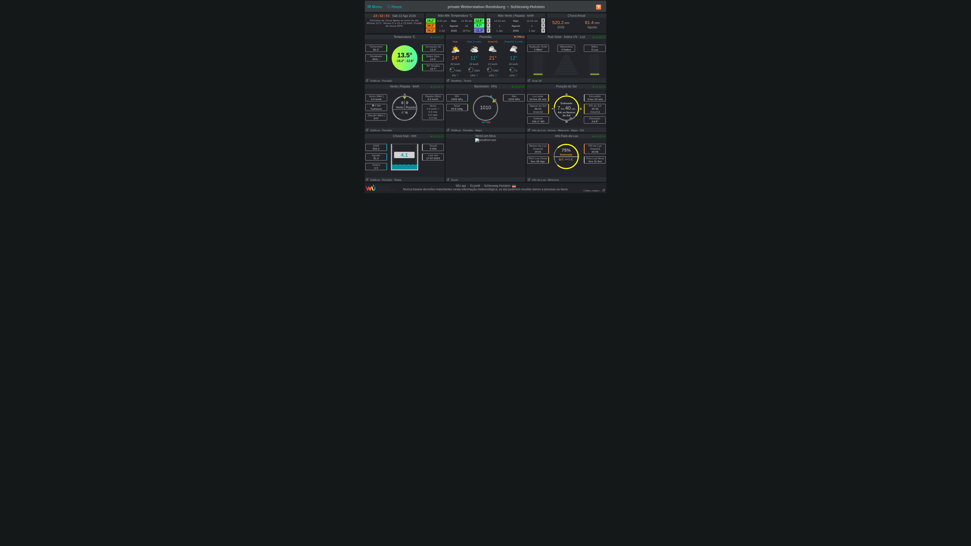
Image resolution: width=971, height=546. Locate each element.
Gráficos (374, 80)
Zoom (454, 179)
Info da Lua (538, 130)
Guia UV (536, 80)
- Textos (466, 80)
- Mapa (478, 130)
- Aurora (551, 130)
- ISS (581, 130)
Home (397, 7)
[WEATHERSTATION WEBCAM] (485, 140)
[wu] (381, 187)
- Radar (397, 179)
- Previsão (386, 80)
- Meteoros (562, 130)
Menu (377, 7)
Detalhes (455, 80)
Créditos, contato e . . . (592, 191)
